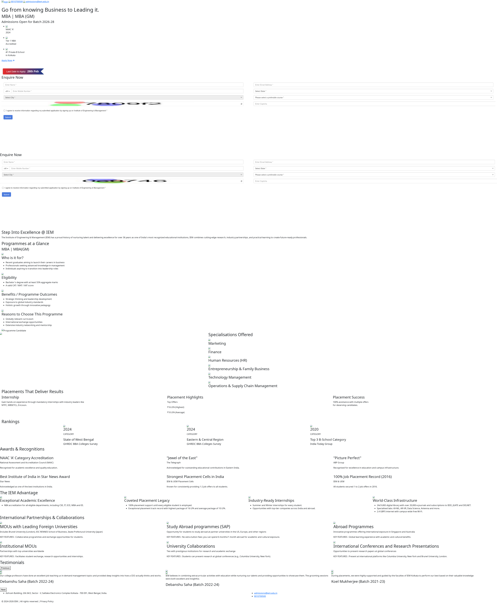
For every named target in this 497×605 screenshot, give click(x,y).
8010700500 (17, 1)
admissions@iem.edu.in (37, 1)
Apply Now (7, 60)
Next (3, 589)
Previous (5, 568)
